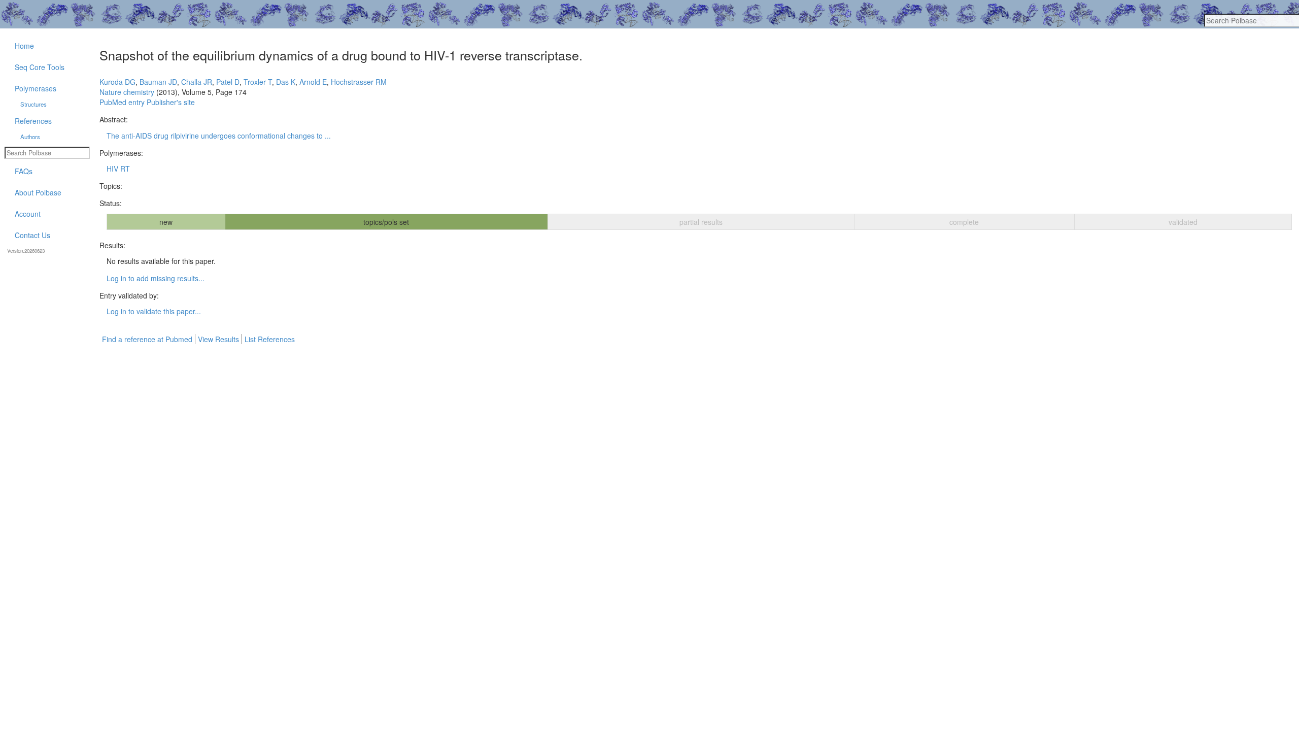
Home (24, 46)
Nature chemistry (126, 92)
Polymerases (35, 88)
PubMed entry (122, 102)
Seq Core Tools (39, 67)
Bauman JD (158, 82)
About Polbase (38, 192)
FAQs (23, 171)
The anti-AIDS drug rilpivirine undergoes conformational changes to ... (219, 135)
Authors (30, 136)
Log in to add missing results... (155, 278)
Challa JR (196, 82)
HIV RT (118, 168)
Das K (285, 82)
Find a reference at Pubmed (147, 339)
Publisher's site (171, 102)
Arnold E (313, 82)
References (33, 121)
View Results (218, 339)
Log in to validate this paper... (154, 311)
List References (270, 339)
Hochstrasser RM (359, 82)
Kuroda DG (117, 82)
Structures (33, 104)
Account (28, 214)
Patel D (228, 82)
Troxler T (258, 82)
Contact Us (32, 235)
